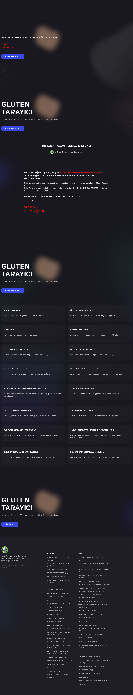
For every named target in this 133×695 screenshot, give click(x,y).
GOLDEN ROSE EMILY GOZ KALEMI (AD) (91, 588)
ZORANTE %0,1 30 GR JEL (55, 596)
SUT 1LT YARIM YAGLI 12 (86, 598)
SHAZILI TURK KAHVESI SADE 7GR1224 (91, 666)
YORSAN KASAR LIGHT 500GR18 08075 (91, 601)
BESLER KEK (51, 667)
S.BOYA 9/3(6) (82, 684)
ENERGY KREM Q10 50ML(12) (88, 625)
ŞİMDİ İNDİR (9, 524)
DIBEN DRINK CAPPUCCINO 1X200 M (59, 604)
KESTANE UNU (83, 677)
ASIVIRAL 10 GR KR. (53, 671)
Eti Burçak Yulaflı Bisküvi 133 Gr (57, 638)
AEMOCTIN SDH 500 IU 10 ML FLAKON (90, 614)
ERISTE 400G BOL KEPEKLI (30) (57, 573)
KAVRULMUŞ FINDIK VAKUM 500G (89, 581)
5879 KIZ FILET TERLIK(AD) (56, 576)
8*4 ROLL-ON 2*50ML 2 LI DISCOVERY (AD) (92, 634)
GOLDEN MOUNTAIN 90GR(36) (57, 569)
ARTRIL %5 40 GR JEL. (54, 621)
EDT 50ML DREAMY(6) (85, 670)
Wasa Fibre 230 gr (53, 614)
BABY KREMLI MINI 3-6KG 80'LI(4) (89, 657)
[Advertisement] (66, 6)
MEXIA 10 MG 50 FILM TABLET (88, 641)
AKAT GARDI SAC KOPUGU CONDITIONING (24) (93, 585)
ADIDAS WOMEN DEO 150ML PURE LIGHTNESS (93, 680)
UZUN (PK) (50, 600)
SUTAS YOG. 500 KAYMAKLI (87, 611)
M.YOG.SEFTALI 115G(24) (86, 618)
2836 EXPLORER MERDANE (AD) (57, 593)
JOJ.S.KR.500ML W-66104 (86, 638)
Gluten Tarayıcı (62, 152)
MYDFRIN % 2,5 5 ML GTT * (56, 618)
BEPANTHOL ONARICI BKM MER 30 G (59, 641)
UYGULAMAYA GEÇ (12, 56)
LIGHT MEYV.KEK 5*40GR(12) (56, 586)
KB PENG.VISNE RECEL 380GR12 (89, 673)
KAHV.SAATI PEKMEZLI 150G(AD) (58, 628)
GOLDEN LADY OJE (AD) (55, 625)
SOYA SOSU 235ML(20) (54, 607)
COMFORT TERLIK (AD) (55, 589)
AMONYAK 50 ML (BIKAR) (55, 611)
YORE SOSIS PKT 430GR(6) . (56, 664)
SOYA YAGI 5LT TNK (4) (85, 621)
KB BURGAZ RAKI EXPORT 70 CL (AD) (59, 660)
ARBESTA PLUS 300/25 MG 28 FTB (58, 657)
